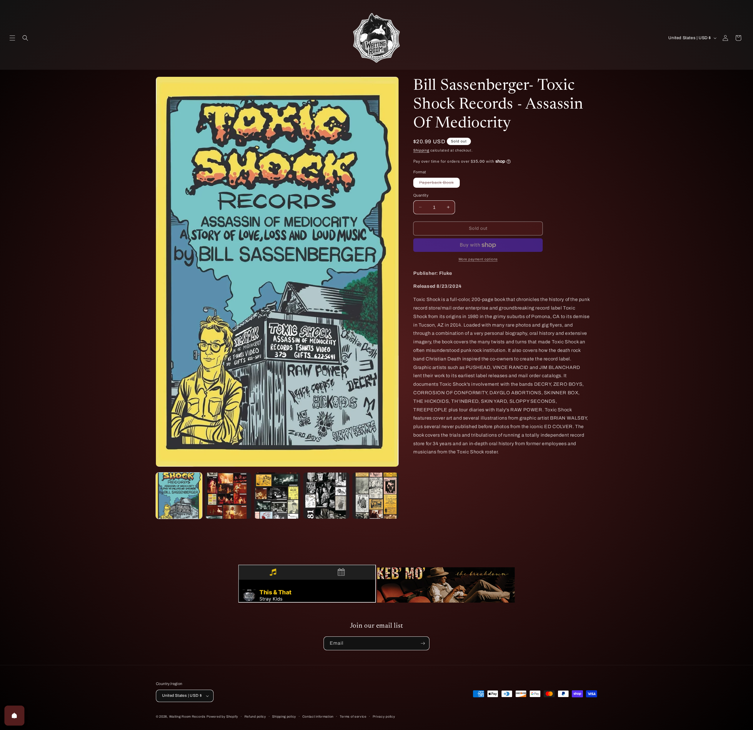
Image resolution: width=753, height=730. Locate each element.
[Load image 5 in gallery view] (375, 496)
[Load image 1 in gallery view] (179, 496)
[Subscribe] (422, 643)
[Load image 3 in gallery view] (277, 496)
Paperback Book (439, 184)
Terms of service (353, 716)
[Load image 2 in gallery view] (228, 496)
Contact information (318, 716)
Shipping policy (284, 716)
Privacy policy (384, 716)
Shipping (421, 150)
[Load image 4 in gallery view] (326, 496)
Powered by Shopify (222, 716)
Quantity (421, 195)
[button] (12, 37)
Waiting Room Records (187, 716)
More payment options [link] (478, 259)
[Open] (14, 716)
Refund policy (255, 716)
